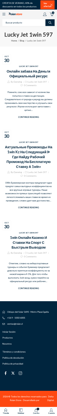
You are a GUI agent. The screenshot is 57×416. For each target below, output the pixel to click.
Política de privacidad (12, 363)
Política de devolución (13, 357)
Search (50, 22)
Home (14, 40)
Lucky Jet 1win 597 (28, 66)
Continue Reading (28, 117)
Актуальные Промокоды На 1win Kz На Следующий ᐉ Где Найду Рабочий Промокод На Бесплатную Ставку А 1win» (28, 157)
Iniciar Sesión (9, 331)
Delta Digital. (50, 398)
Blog (22, 40)
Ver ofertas (47, 4)
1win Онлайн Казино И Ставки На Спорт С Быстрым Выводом (28, 242)
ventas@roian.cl (15, 323)
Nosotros (7, 343)
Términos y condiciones (14, 351)
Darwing (18, 81)
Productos (7, 337)
